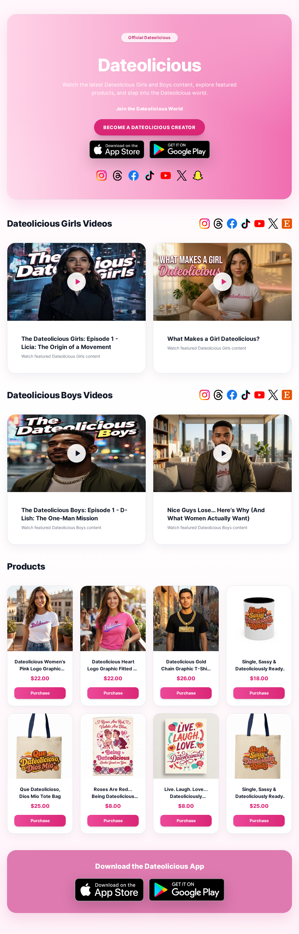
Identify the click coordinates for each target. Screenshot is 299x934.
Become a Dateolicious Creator (149, 127)
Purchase (40, 692)
